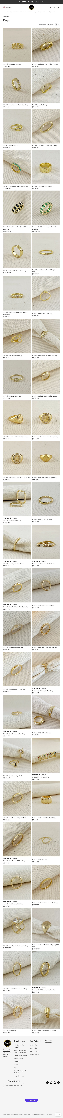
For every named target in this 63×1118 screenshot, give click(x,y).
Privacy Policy (33, 1045)
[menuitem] (10, 12)
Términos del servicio (28, 1114)
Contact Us (17, 1062)
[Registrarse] (21, 1085)
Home (4, 16)
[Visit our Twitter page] (51, 1082)
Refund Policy (33, 1048)
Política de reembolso (8, 1114)
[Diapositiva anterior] (5, 45)
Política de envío (37, 1114)
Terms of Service (34, 1054)
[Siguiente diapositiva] (28, 45)
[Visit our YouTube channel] (55, 1082)
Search (16, 1065)
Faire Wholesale (18, 1058)
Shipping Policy (34, 1051)
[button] (50, 24)
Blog (15, 1068)
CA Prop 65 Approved (20, 1055)
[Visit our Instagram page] (47, 1082)
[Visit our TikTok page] (58, 1082)
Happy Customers (19, 1076)
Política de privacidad (18, 1114)
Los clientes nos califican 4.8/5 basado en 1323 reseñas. (7, 1052)
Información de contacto (46, 1114)
